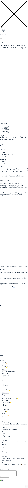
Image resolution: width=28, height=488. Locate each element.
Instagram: (8, 132)
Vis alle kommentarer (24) (3, 466)
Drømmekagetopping (7, 129)
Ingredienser (3, 31)
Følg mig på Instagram (3, 34)
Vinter (1, 284)
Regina (3, 392)
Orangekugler (1, 355)
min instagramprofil (16, 283)
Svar (3, 368)
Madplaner (3, 30)
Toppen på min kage (6, 131)
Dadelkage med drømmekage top (6, 126)
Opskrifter (3, 40)
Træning (3, 42)
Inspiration (3, 29)
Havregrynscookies (2, 305)
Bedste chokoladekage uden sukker (7, 130)
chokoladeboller (23, 278)
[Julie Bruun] (2, 480)
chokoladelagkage (13, 278)
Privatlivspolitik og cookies (5, 482)
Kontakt (3, 481)
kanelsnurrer (18, 278)
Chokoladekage (6, 127)
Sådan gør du (5, 128)
